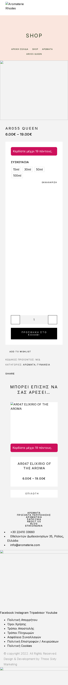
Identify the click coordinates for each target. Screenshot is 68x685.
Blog (34, 523)
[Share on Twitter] (23, 373)
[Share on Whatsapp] (32, 373)
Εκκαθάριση (49, 182)
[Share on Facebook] (18, 373)
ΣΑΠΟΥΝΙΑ (34, 519)
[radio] (16, 169)
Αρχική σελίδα (19, 49)
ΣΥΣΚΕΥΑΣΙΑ (20, 162)
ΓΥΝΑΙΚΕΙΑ (43, 364)
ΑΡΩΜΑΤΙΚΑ (34, 517)
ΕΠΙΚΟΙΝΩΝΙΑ (34, 525)
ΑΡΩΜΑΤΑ (47, 49)
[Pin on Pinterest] (28, 373)
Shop (35, 49)
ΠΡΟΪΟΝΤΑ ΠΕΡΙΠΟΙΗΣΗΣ (34, 515)
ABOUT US (34, 521)
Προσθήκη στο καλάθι (34, 333)
